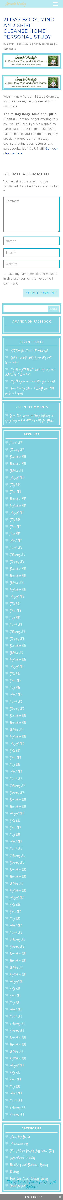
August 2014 (17, 744)
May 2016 (15, 618)
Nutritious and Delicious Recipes (29, 1165)
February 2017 (17, 555)
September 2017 (18, 506)
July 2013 (15, 821)
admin (10, 43)
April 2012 (16, 926)
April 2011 (15, 1010)
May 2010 (15, 1087)
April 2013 (16, 842)
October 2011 (16, 968)
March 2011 (16, 1017)
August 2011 (16, 982)
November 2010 (18, 1045)
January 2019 (17, 450)
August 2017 (17, 513)
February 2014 (18, 786)
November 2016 (18, 576)
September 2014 (18, 737)
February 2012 (17, 940)
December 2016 (18, 569)
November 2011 (18, 961)
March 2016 (16, 625)
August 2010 (17, 1066)
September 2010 (18, 1059)
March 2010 (16, 1101)
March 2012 (16, 933)
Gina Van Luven (20, 416)
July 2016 (15, 604)
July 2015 (15, 674)
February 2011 (17, 1024)
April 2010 (16, 1094)
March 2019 (16, 443)
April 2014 (16, 772)
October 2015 (16, 653)
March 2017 (16, 548)
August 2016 (17, 597)
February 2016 (18, 632)
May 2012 (15, 919)
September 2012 (18, 891)
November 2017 (18, 499)
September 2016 (18, 590)
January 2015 (17, 709)
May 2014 (15, 765)
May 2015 (15, 688)
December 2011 (18, 954)
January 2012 (17, 947)
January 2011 (17, 1031)
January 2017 (17, 562)
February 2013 (17, 856)
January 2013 (17, 863)
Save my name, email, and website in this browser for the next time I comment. (30, 278)
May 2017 (15, 534)
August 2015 (17, 667)
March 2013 (16, 849)
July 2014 (15, 751)
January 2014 (17, 793)
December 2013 (18, 800)
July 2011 (15, 989)
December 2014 (18, 716)
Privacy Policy (38, 1182)
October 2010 (17, 1052)
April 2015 (16, 695)
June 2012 (15, 912)
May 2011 (15, 1003)
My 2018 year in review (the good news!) (33, 381)
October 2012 (16, 884)
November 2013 (18, 807)
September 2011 (18, 975)
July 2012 (15, 905)
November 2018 (18, 464)
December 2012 (18, 870)
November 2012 (18, 877)
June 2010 (15, 1080)
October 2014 (17, 730)
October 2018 (16, 471)
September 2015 (18, 660)
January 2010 (17, 1115)
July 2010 (15, 1073)
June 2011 (15, 996)
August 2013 (17, 814)
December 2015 (18, 646)
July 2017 (15, 520)
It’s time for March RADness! (29, 351)
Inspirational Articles (22, 1158)
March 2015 (16, 702)
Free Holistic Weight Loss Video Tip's (32, 1151)
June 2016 (15, 611)
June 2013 (15, 828)
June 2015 (15, 681)
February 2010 (18, 1107)
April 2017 (16, 541)
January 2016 (17, 639)
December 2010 (18, 1038)
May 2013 (15, 835)
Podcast (14, 1172)
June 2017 (15, 527)
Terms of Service (16, 1182)
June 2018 (15, 492)
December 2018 (18, 457)
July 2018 (15, 485)
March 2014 (16, 779)
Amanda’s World (20, 1137)
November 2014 (18, 723)
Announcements (43, 43)
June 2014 (15, 758)
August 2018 (17, 478)
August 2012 (17, 898)
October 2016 (17, 583)
